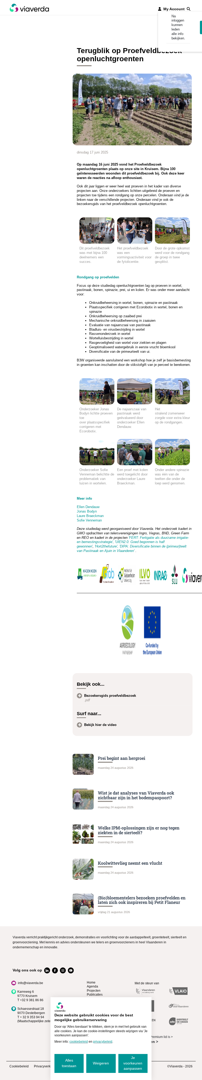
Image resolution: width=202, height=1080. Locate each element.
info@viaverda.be (30, 983)
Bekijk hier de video (100, 725)
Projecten (93, 990)
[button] (189, 9)
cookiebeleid (78, 1041)
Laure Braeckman (90, 516)
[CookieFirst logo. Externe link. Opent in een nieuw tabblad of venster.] (59, 1007)
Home (91, 982)
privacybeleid (102, 1041)
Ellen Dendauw (88, 507)
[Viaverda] (29, 7)
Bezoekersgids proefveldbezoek (110, 696)
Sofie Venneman (89, 520)
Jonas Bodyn (87, 511)
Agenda (92, 986)
